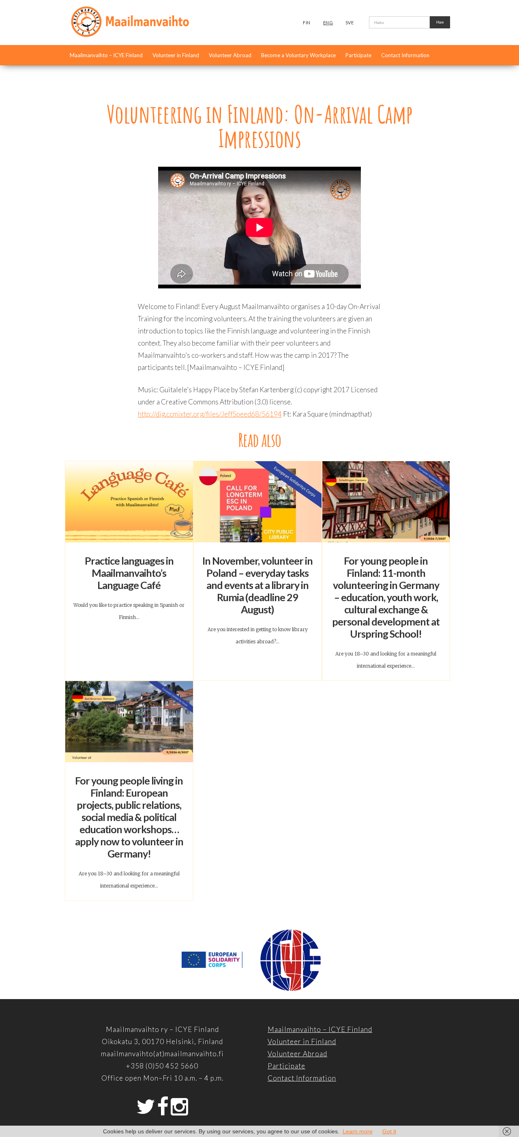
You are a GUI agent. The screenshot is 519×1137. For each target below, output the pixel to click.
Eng (328, 22)
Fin (307, 22)
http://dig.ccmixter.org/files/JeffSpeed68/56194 (210, 414)
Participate (358, 55)
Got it (389, 1131)
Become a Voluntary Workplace (298, 55)
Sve (349, 22)
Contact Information (405, 55)
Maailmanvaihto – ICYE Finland (106, 55)
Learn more (358, 1131)
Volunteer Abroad (230, 55)
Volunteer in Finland (175, 55)
